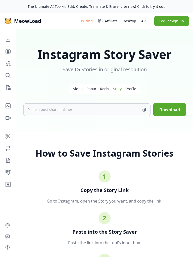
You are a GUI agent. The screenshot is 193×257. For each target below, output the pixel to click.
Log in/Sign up (171, 21)
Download (169, 109)
